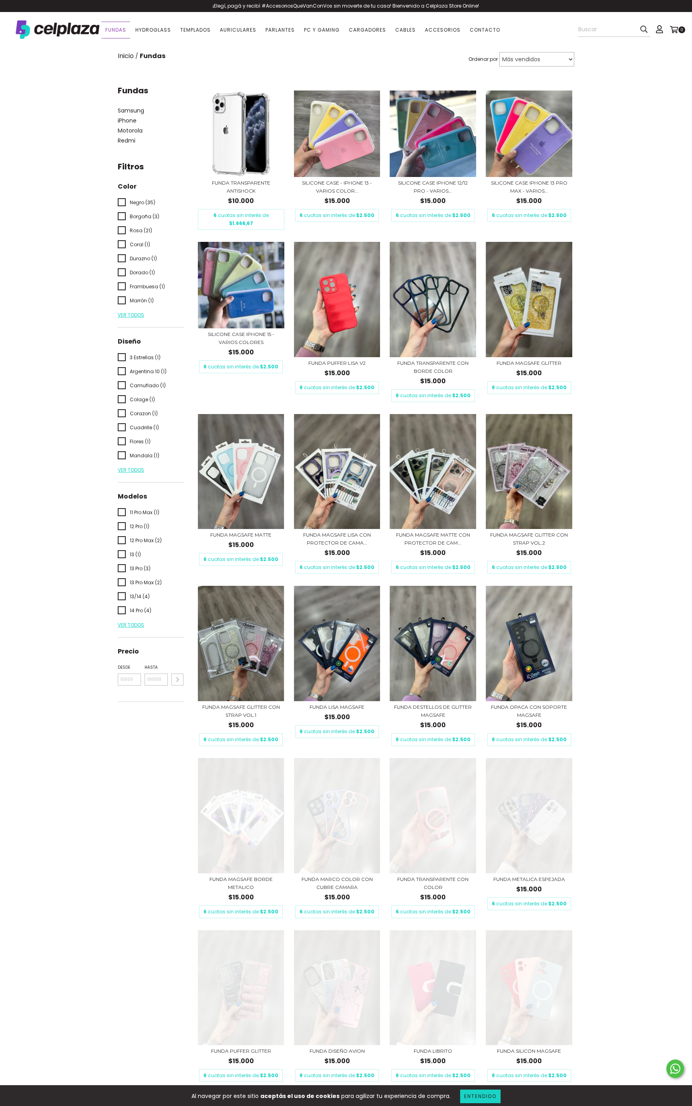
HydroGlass (153, 29)
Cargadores (367, 29)
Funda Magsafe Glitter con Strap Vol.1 (241, 711)
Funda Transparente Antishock (241, 187)
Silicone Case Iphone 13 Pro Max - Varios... (529, 187)
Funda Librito (433, 1051)
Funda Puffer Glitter (241, 1051)
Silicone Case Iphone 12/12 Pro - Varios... (433, 187)
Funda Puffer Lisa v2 (337, 363)
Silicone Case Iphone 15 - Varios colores (241, 338)
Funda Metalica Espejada (529, 879)
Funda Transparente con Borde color (433, 367)
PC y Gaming (322, 29)
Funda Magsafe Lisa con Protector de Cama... (337, 539)
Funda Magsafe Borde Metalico (241, 883)
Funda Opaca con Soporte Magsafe (529, 711)
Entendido (480, 1096)
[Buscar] (644, 29)
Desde (124, 667)
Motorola (130, 131)
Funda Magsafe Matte (241, 535)
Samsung (131, 111)
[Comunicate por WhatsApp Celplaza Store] (675, 1069)
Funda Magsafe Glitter (529, 363)
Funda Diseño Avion (337, 1051)
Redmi (126, 141)
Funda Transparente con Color (433, 883)
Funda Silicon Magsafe (529, 1051)
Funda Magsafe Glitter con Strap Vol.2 (529, 539)
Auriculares (238, 29)
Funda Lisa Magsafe (337, 707)
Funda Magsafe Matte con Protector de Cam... (433, 539)
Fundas (115, 29)
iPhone (127, 121)
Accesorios (443, 29)
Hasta (151, 667)
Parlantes (280, 29)
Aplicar (177, 680)
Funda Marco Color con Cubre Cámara (337, 883)
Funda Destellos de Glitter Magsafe (433, 711)
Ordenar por (483, 59)
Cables (405, 29)
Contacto (485, 29)
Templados (195, 29)
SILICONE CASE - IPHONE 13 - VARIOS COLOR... (337, 187)
